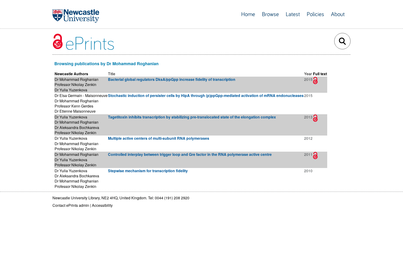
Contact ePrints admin (70, 205)
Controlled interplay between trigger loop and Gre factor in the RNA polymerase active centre (190, 154)
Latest (293, 14)
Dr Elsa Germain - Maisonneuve (81, 95)
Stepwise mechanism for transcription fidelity (148, 170)
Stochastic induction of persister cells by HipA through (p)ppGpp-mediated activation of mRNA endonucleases (206, 95)
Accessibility (102, 205)
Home (248, 14)
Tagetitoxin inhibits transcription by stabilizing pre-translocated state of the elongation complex (192, 117)
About (338, 14)
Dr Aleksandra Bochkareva (77, 127)
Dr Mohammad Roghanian (76, 79)
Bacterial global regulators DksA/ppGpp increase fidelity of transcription (171, 79)
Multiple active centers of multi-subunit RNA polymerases (158, 138)
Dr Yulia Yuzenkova (71, 90)
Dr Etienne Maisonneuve (75, 111)
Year (308, 73)
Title (111, 73)
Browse (270, 14)
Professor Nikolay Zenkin (75, 84)
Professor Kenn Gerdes (74, 106)
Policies (315, 14)
